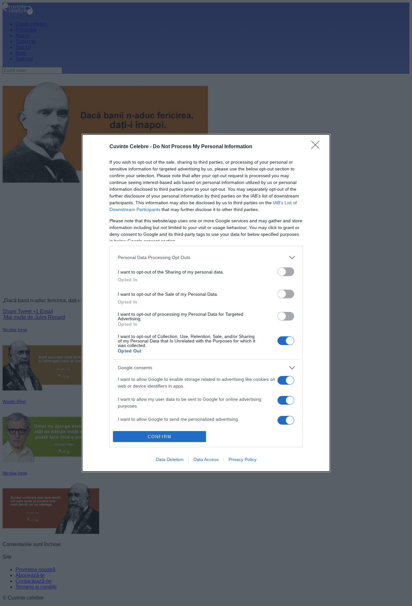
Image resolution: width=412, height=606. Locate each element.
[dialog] (206, 303)
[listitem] (206, 257)
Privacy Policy (243, 459)
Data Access (206, 459)
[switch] (285, 271)
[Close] (317, 147)
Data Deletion (169, 459)
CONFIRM (160, 436)
